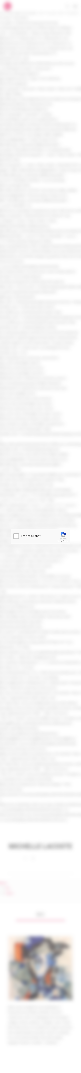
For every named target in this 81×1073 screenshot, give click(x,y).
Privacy (59, 541)
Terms (65, 541)
